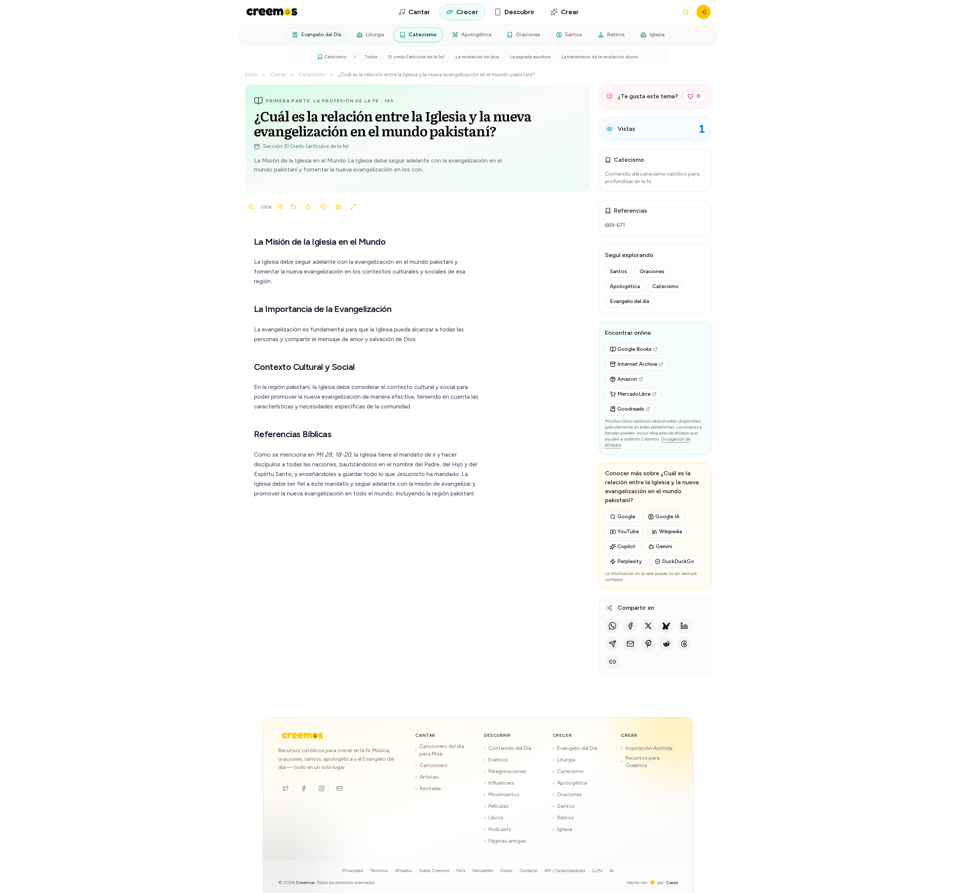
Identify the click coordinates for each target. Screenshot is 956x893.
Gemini (664, 546)
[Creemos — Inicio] (302, 735)
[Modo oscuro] (308, 207)
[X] (648, 625)
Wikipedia (670, 531)
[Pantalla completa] (353, 207)
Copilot (626, 546)
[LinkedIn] (684, 625)
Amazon (627, 379)
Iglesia (656, 34)
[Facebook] (630, 625)
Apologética (476, 34)
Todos (370, 56)
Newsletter (482, 870)
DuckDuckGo (678, 561)
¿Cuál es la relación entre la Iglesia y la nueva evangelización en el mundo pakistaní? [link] (436, 74)
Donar (506, 870)
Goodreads (630, 409)
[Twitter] (285, 788)
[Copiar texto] (323, 207)
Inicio (251, 74)
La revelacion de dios (477, 56)
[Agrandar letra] (281, 207)
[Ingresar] (703, 11)
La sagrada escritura (530, 56)
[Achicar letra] (251, 207)
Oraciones (528, 34)
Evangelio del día (629, 301)
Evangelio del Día (321, 34)
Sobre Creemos (434, 870)
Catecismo (423, 34)
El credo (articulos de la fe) (416, 56)
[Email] (630, 643)
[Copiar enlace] (612, 661)
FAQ (460, 870)
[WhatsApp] (612, 625)
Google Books (634, 349)
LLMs (597, 870)
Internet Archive (637, 364)
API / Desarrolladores (564, 870)
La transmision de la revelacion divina (599, 56)
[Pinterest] (648, 643)
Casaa (672, 882)
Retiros (616, 34)
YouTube (628, 531)
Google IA (667, 516)
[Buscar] (685, 11)
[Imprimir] (338, 207)
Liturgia (375, 34)
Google (626, 516)
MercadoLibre (634, 394)
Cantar (419, 12)
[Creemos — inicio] (272, 11)
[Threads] (684, 643)
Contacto (528, 870)
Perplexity (629, 561)
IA (611, 870)
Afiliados (403, 870)
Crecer (467, 12)
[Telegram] (612, 643)
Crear (570, 12)
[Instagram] (321, 788)
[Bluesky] (666, 625)
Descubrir (520, 12)
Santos (573, 34)
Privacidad (352, 870)
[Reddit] (666, 643)
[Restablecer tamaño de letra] (293, 207)
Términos (379, 870)
